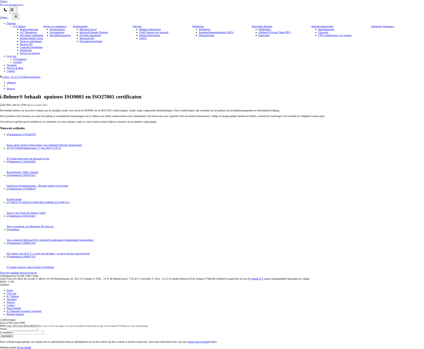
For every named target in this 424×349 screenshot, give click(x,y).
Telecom (136, 26)
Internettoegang (326, 29)
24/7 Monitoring (28, 32)
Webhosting (264, 29)
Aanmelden (6, 336)
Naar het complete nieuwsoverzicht (18, 272)
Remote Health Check (31, 38)
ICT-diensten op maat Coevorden (24, 311)
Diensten (11, 23)
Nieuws (11, 88)
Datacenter (264, 35)
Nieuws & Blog (15, 68)
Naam (3, 328)
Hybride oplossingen (90, 35)
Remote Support (15, 314)
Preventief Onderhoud (31, 35)
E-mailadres (6, 332)
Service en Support (30, 53)
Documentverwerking (91, 41)
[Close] (16, 16)
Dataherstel (26, 50)
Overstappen (19, 59)
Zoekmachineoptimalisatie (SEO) (216, 32)
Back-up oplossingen (31, 41)
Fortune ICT (257, 278)
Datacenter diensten (262, 26)
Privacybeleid (14, 308)
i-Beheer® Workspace (382, 26)
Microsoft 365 (87, 38)
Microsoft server (88, 29)
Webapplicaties (206, 35)
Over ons (11, 56)
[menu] (13, 10)
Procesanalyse (57, 32)
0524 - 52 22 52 (12, 77)
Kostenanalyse (57, 29)
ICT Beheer (19, 26)
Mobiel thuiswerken (149, 35)
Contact (11, 71)
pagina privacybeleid (199, 341)
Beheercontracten (29, 29)
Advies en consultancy (55, 26)
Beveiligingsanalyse (60, 35)
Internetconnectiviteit (322, 26)
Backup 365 (26, 44)
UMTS (143, 38)
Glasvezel (323, 32)
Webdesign (198, 26)
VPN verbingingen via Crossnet (334, 35)
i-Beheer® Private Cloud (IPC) (274, 32)
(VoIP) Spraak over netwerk (153, 32)
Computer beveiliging (31, 47)
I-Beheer (11, 82)
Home (10, 290)
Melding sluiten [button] (8, 347)
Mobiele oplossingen (150, 29)
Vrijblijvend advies (30, 77)
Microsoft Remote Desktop (94, 32)
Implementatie (80, 26)
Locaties (17, 62)
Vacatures (12, 65)
